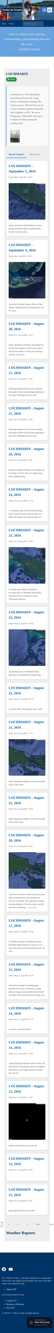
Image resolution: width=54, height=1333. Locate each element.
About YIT (11, 1289)
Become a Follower (15, 1304)
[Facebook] (4, 1269)
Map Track (35, 154)
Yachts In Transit (12, 9)
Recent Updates (16, 154)
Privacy (11, 24)
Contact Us (11, 1300)
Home (4, 24)
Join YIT (10, 1308)
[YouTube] (11, 1269)
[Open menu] (49, 9)
